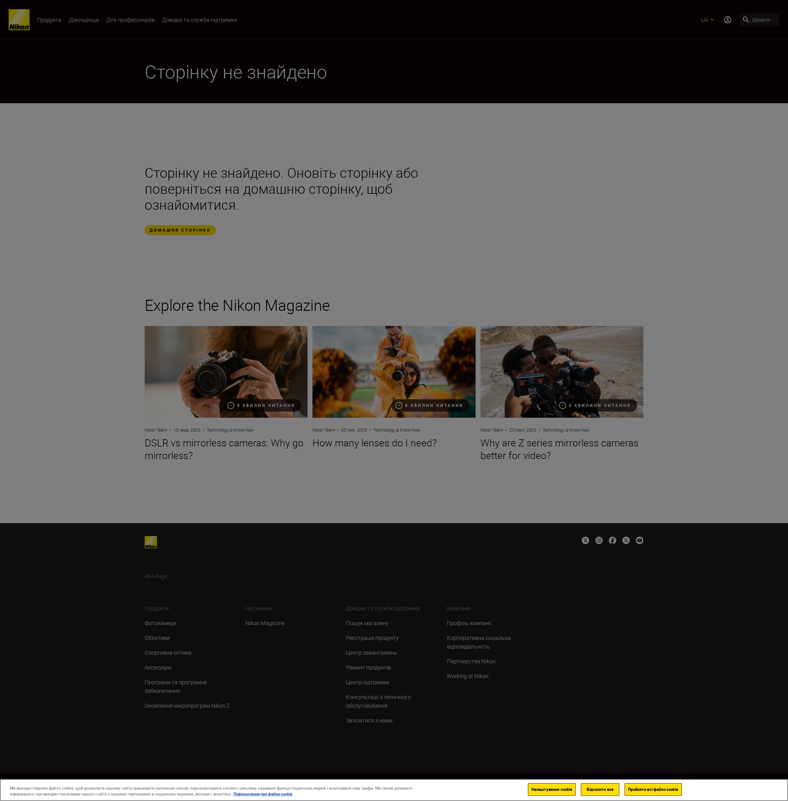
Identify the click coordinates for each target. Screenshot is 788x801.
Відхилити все (600, 789)
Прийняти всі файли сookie (653, 789)
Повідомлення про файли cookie (262, 794)
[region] (394, 790)
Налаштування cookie (551, 789)
